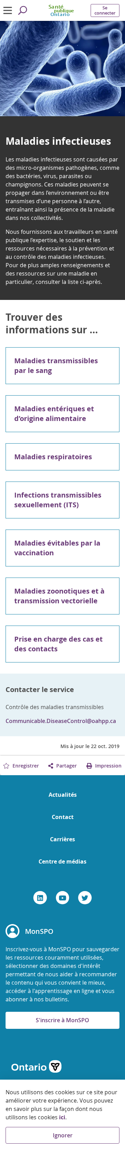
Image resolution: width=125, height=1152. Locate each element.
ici (62, 1117)
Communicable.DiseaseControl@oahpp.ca (61, 721)
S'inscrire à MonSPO (62, 1020)
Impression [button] (108, 765)
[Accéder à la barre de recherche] (22, 10)
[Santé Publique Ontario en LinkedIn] (40, 897)
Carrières (62, 839)
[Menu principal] (7, 10)
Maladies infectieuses (58, 141)
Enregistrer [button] (25, 765)
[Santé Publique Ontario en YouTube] (62, 897)
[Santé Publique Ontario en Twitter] (85, 897)
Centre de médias (62, 861)
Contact (63, 817)
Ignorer (63, 1135)
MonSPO (39, 931)
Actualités (63, 795)
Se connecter (105, 10)
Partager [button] (66, 765)
